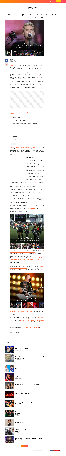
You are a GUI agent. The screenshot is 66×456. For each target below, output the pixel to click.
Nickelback (12, 65)
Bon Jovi (32, 69)
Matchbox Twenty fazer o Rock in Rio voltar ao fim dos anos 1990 (29, 64)
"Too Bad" (36, 182)
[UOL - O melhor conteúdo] (6, 1)
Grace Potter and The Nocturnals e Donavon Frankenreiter (27, 259)
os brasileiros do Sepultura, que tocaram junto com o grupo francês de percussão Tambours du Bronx (26, 319)
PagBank (28, 1)
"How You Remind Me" (32, 208)
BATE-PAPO (16, 1)
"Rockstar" (35, 193)
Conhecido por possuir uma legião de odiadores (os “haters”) (23, 147)
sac (48, 1)
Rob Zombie (36, 327)
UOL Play (31, 1)
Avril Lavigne (40, 75)
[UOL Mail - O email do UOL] (51, 1)
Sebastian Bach (29, 327)
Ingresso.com (12, 1)
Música (33, 8)
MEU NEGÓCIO (20, 1)
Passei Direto (24, 1)
